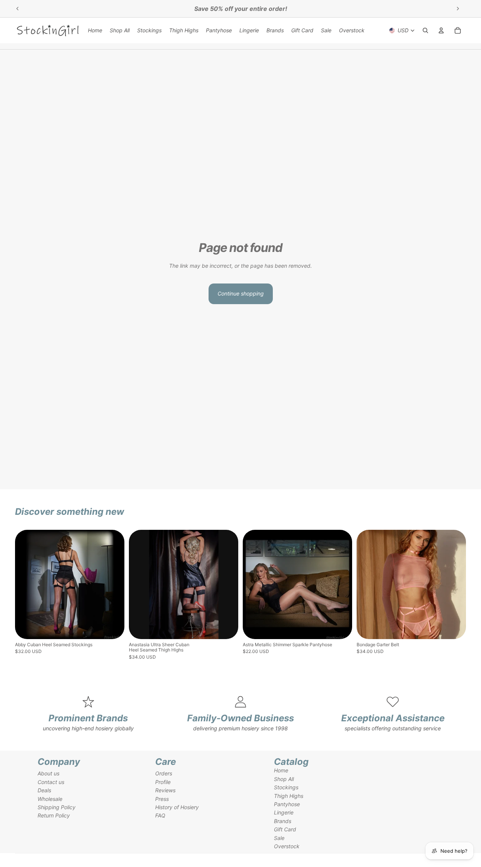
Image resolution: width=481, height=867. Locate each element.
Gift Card (285, 829)
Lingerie (283, 812)
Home (281, 770)
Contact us (51, 782)
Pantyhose (287, 804)
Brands (282, 821)
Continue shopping (241, 293)
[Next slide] (457, 8)
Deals (44, 790)
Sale (279, 838)
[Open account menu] (441, 30)
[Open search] (425, 30)
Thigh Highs (288, 796)
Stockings (286, 787)
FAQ (160, 815)
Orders (163, 773)
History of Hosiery (177, 807)
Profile (163, 782)
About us (48, 773)
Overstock (286, 846)
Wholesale (50, 799)
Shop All (284, 779)
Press (162, 799)
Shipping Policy (57, 807)
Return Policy (54, 815)
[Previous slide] (17, 8)
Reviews (165, 790)
